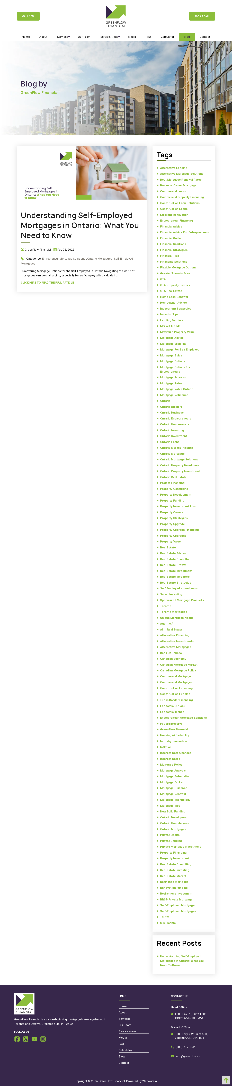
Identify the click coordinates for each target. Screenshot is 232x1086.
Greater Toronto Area (175, 273)
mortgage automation (175, 776)
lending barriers (171, 320)
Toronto (165, 606)
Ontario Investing (172, 430)
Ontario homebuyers (174, 823)
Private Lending (171, 841)
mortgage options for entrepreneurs (175, 369)
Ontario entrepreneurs (175, 418)
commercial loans (173, 191)
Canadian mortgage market (179, 664)
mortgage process (173, 377)
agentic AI (167, 623)
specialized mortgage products (182, 600)
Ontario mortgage (172, 453)
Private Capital (170, 835)
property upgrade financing (179, 529)
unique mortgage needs (176, 617)
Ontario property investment (180, 471)
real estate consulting (175, 864)
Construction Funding (175, 694)
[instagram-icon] (44, 1040)
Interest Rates (170, 758)
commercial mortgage (175, 676)
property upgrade (172, 524)
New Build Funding (172, 811)
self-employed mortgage (177, 905)
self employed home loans (179, 588)
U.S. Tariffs (168, 923)
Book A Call (202, 16)
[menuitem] (25, 37)
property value (170, 541)
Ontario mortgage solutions (179, 459)
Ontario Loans (169, 442)
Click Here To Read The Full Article (47, 282)
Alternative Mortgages (175, 647)
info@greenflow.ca (187, 1056)
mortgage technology (175, 799)
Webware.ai (149, 1081)
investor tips (169, 314)
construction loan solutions (180, 203)
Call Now (28, 16)
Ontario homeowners (174, 424)
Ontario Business (172, 412)
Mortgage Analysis (173, 770)
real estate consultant (176, 559)
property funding (172, 500)
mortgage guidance (173, 788)
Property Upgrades (173, 535)
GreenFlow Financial (174, 729)
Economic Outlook (172, 706)
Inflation (166, 747)
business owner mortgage (178, 185)
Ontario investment (173, 436)
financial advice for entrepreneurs (184, 232)
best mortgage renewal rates (181, 179)
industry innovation (173, 741)
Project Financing (172, 483)
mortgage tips (170, 805)
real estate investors (175, 576)
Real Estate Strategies (175, 582)
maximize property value (177, 332)
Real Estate (168, 547)
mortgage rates (171, 383)
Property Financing (173, 852)
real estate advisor (173, 553)
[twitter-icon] (27, 1040)
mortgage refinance (174, 395)
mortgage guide (171, 355)
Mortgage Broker (172, 782)
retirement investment (176, 893)
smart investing (171, 594)
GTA (163, 279)
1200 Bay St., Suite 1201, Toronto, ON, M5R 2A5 (191, 1015)
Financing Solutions (173, 261)
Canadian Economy (173, 658)
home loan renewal (174, 297)
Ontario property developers (180, 465)
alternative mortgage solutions (181, 173)
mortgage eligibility (173, 343)
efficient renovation (174, 214)
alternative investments (177, 641)
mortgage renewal (173, 794)
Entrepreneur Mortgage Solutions (63, 258)
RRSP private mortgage (176, 899)
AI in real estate (171, 629)
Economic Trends (172, 712)
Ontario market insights (176, 447)
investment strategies (175, 308)
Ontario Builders (171, 406)
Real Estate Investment (176, 571)
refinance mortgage (174, 881)
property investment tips (178, 506)
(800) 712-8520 (186, 1047)
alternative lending (173, 168)
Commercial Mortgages (176, 682)
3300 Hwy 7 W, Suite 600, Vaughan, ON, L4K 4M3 (191, 1035)
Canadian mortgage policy (178, 670)
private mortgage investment (180, 846)
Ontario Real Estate (173, 477)
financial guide (170, 238)
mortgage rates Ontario (176, 389)
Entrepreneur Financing (176, 220)
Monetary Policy (171, 764)
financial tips (169, 255)
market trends (170, 326)
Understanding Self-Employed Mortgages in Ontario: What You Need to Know (80, 225)
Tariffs (164, 917)
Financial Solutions (173, 244)
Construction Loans (174, 209)
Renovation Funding (174, 887)
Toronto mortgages (173, 612)
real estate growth (173, 565)
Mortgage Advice (172, 337)
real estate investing (174, 870)
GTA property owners (175, 285)
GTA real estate (171, 291)
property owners (172, 512)
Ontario (165, 400)
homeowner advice (173, 302)
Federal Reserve (171, 723)
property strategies (174, 518)
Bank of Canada (171, 653)
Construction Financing (176, 688)
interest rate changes (175, 753)
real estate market (173, 876)
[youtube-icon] (35, 1040)
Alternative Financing (175, 635)
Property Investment (174, 858)
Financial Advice (171, 226)
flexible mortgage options (178, 267)
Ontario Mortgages (99, 258)
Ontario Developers (173, 817)
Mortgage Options (172, 361)
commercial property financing (182, 197)
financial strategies (174, 250)
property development (175, 494)
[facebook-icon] (18, 1040)
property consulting (174, 489)
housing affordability (174, 735)
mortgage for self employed (179, 349)
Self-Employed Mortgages (178, 911)
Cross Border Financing (176, 700)
